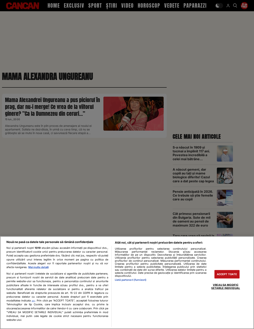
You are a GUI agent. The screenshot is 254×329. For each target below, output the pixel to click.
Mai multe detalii (38, 267)
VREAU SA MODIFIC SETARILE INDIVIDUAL (225, 286)
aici (33, 300)
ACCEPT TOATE (227, 274)
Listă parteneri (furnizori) (130, 279)
